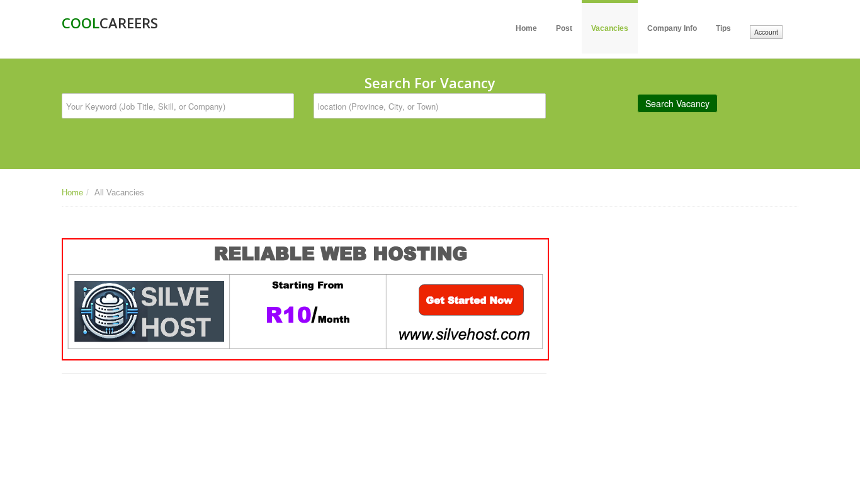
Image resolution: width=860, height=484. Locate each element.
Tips (723, 28)
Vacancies (609, 28)
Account (766, 32)
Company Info (672, 28)
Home (526, 28)
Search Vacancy (677, 103)
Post (564, 28)
